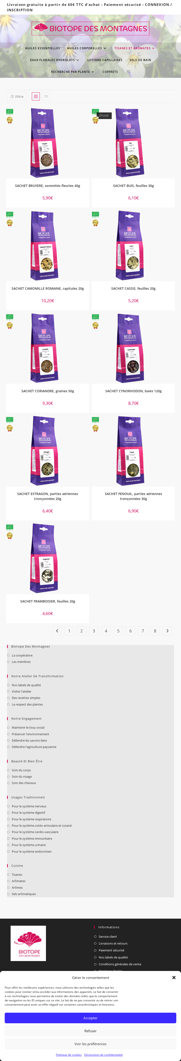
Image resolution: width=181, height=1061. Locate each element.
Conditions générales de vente (120, 964)
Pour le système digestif (28, 812)
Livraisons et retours (113, 943)
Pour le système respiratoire (31, 819)
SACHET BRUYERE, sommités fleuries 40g (47, 185)
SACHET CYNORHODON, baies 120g (133, 391)
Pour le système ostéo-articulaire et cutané (42, 825)
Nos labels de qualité (26, 685)
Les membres (21, 662)
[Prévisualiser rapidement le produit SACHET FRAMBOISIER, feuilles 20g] (86, 531)
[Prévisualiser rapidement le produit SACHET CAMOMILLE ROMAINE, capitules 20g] (86, 218)
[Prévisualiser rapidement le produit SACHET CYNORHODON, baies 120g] (172, 321)
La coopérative (22, 655)
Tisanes (17, 874)
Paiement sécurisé (122, 4)
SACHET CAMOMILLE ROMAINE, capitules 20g (48, 288)
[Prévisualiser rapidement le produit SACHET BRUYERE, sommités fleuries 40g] (86, 116)
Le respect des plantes (27, 704)
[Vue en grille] (36, 96)
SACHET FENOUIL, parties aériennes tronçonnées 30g (133, 496)
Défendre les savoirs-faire (29, 740)
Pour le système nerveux (29, 806)
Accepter (90, 1018)
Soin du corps (21, 770)
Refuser (90, 1030)
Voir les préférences (90, 1043)
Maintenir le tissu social (28, 727)
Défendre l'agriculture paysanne (34, 747)
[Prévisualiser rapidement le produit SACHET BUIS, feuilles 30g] (172, 116)
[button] (174, 977)
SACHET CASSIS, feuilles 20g (133, 288)
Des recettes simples (26, 698)
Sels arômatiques (24, 894)
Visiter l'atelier (21, 691)
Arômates (18, 881)
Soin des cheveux (24, 783)
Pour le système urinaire (29, 845)
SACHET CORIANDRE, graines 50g (47, 391)
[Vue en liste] (46, 96)
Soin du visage (22, 776)
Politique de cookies (69, 1055)
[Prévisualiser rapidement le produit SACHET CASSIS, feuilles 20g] (172, 218)
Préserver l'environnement (30, 734)
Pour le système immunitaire (32, 838)
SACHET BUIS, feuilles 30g (133, 185)
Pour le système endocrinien (32, 851)
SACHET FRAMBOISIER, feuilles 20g (47, 601)
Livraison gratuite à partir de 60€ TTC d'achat (53, 4)
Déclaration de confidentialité (103, 1055)
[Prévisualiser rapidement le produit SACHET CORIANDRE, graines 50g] (86, 321)
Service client (108, 936)
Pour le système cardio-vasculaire (35, 832)
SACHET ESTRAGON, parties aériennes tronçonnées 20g (47, 496)
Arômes (17, 887)
